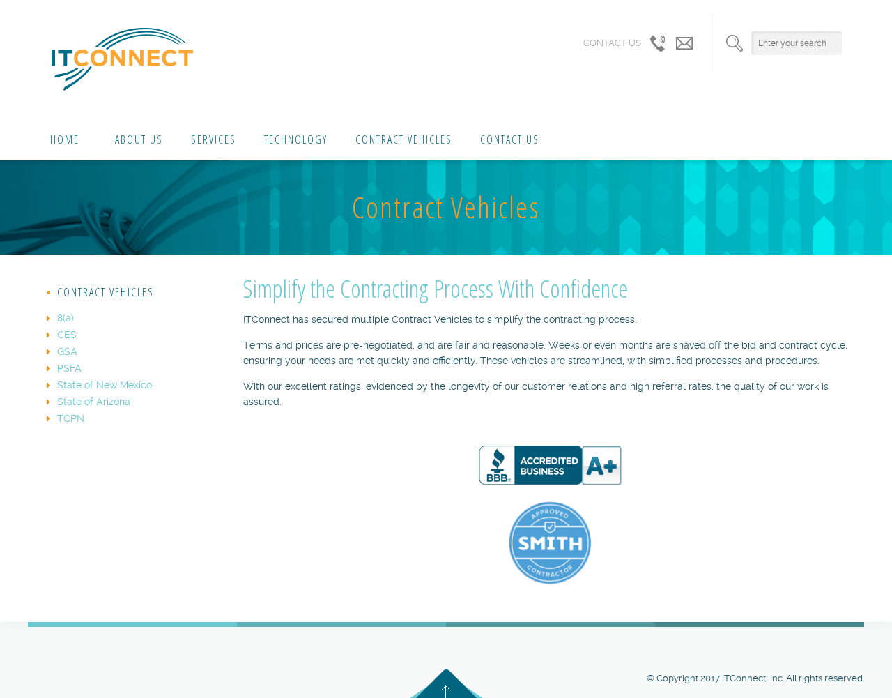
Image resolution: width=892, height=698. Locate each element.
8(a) (65, 318)
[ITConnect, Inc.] (122, 59)
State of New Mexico (104, 384)
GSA (67, 351)
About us (135, 139)
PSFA (69, 368)
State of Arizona (93, 401)
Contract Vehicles (403, 139)
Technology (296, 139)
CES (67, 334)
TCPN (70, 418)
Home (64, 139)
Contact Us (509, 139)
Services (213, 139)
